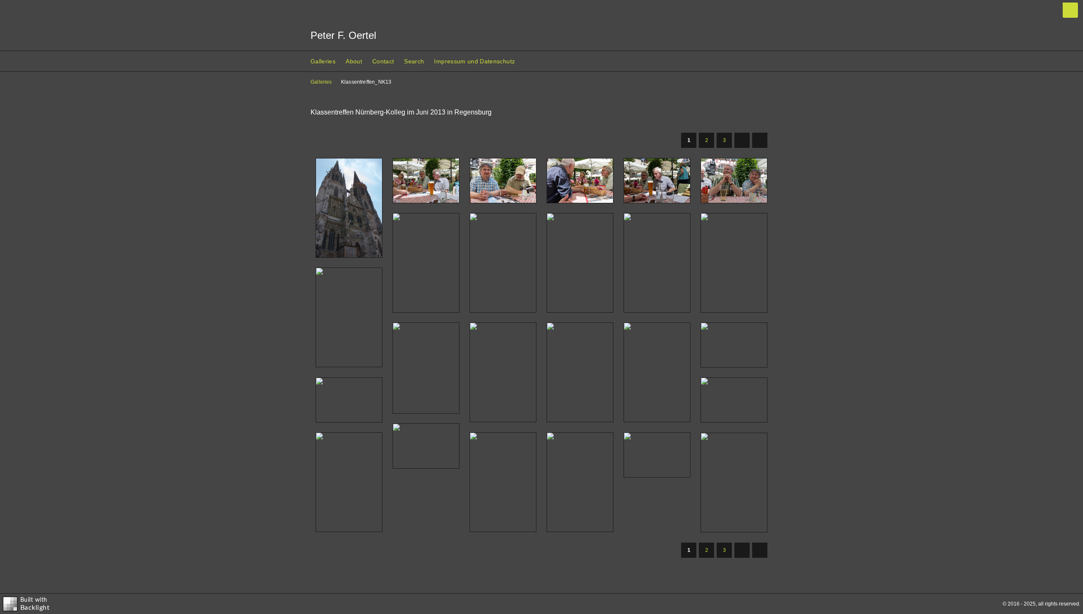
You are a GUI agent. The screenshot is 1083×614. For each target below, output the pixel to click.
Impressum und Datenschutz (474, 61)
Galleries (323, 61)
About (354, 61)
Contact (383, 61)
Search (414, 61)
